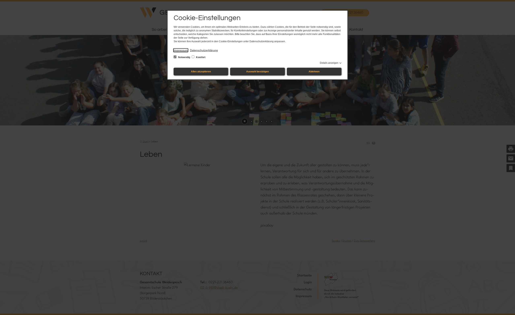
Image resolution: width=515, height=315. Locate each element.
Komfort (200, 57)
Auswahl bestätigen (257, 71)
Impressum (181, 50)
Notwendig (184, 57)
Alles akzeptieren (201, 71)
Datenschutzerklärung (204, 50)
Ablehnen (314, 71)
